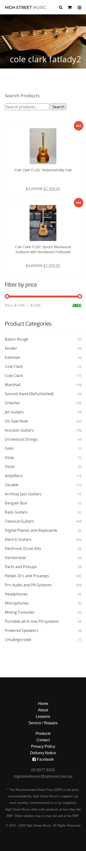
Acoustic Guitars (19, 430)
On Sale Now (16, 421)
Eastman (12, 357)
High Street (25, 7)
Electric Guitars (18, 539)
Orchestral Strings (21, 439)
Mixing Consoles (19, 612)
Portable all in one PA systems (32, 621)
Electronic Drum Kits (23, 548)
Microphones (17, 603)
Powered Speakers (21, 630)
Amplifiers (14, 475)
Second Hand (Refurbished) (29, 393)
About (43, 710)
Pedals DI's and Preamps (27, 575)
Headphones (16, 594)
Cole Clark (14, 366)
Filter (76, 305)
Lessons (43, 716)
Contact (43, 740)
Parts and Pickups (21, 566)
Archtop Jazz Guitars (23, 494)
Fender (11, 348)
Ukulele (11, 484)
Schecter (12, 403)
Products (43, 733)
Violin (10, 466)
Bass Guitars (16, 512)
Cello (9, 448)
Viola (9, 457)
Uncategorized (18, 639)
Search (58, 106)
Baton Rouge (16, 339)
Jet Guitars (14, 412)
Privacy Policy (43, 746)
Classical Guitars (19, 521)
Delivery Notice (43, 753)
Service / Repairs (43, 723)
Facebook (45, 759)
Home (43, 704)
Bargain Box (16, 503)
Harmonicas (15, 557)
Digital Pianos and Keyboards (31, 530)
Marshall (13, 384)
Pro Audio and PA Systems (28, 585)
